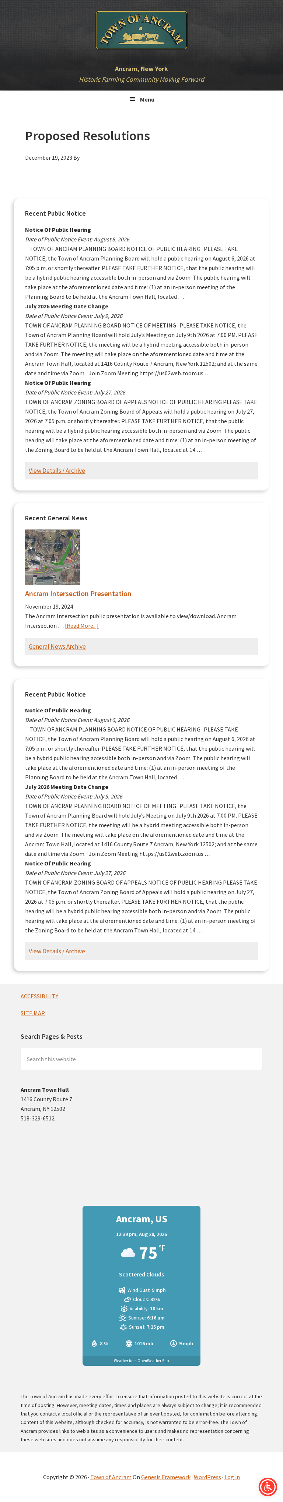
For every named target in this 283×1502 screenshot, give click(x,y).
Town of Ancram (111, 1477)
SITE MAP (33, 1013)
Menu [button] (147, 99)
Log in (232, 1477)
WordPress (207, 1477)
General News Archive (57, 646)
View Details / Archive (57, 471)
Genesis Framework (166, 1477)
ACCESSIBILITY (39, 996)
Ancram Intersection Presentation (78, 593)
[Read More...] (82, 625)
